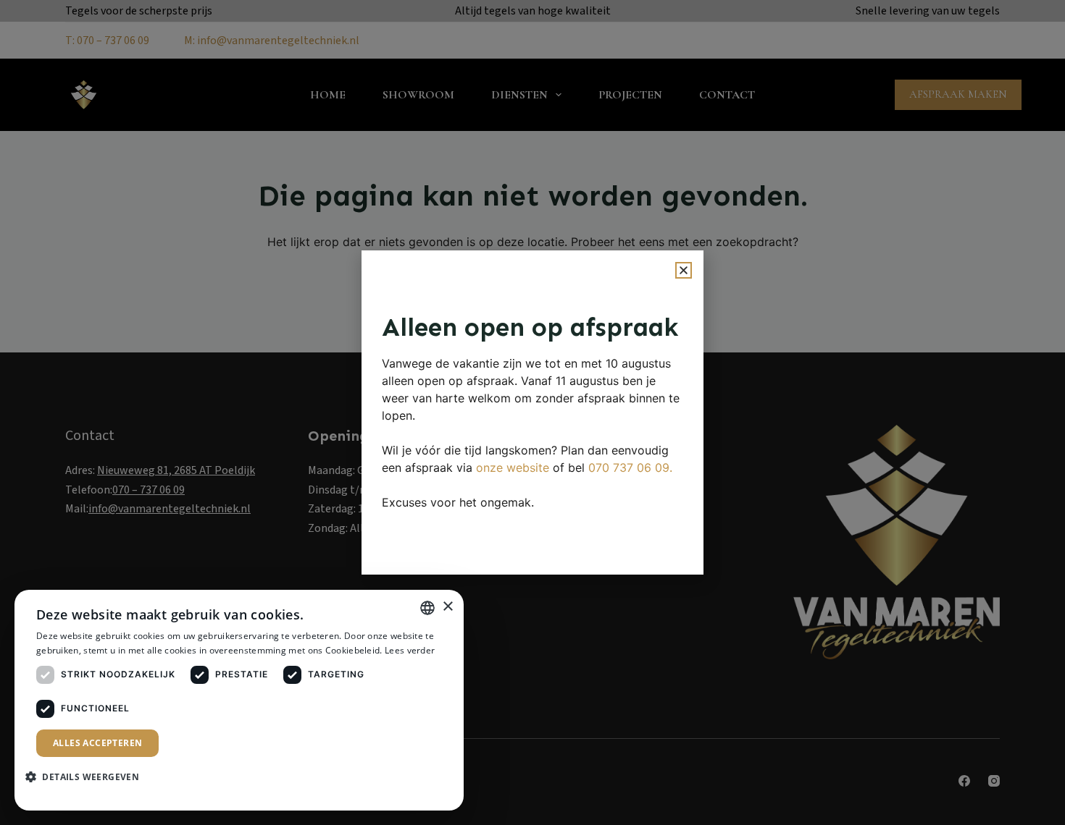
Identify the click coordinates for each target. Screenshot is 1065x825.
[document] (532, 412)
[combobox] (427, 608)
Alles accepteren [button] (97, 743)
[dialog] (239, 700)
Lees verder (410, 650)
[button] (683, 270)
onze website (512, 467)
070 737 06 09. (630, 467)
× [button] (447, 606)
